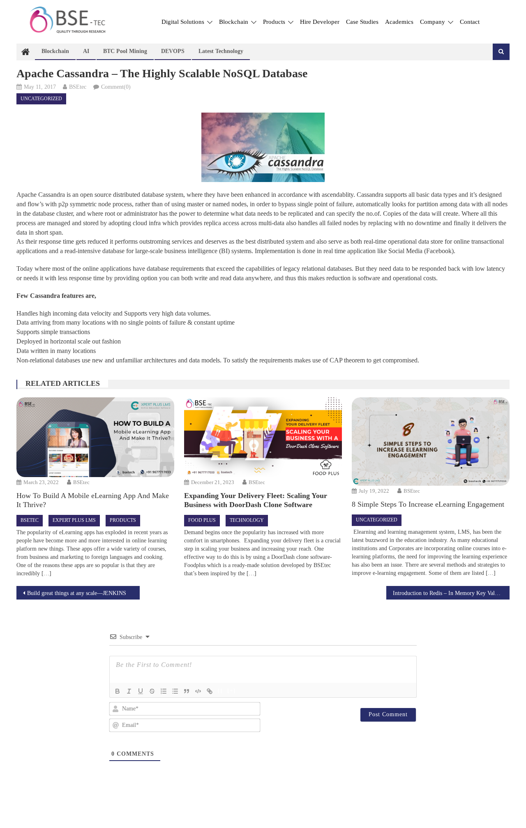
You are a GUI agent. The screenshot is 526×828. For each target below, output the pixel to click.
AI (86, 51)
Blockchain (234, 21)
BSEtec (77, 87)
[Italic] (129, 691)
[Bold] (117, 691)
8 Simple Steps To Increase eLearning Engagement (428, 504)
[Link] (209, 691)
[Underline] (140, 691)
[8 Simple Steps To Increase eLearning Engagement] (430, 441)
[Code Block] (198, 691)
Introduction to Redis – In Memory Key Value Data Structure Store (451, 593)
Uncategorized (41, 98)
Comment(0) (116, 87)
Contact (470, 21)
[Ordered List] (163, 691)
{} (220, 690)
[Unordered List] (175, 691)
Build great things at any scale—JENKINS (76, 593)
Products (275, 21)
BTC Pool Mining (125, 51)
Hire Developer (319, 21)
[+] (231, 690)
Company (433, 21)
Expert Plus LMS (74, 520)
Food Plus (202, 520)
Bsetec (30, 520)
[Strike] (152, 691)
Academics (399, 21)
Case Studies (362, 21)
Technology (247, 520)
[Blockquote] (186, 691)
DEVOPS (173, 51)
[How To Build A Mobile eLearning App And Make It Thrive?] (95, 437)
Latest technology (220, 51)
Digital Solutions (183, 21)
